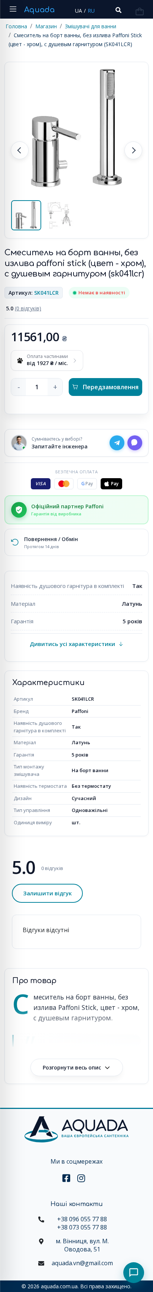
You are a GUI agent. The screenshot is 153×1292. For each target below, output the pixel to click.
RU (91, 10)
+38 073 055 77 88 (82, 1227)
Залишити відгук (47, 893)
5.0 (23, 308)
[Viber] (134, 442)
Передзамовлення (111, 387)
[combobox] (118, 10)
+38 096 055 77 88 (82, 1219)
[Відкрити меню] (13, 9)
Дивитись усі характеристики (72, 643)
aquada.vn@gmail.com (82, 1263)
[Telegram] (117, 442)
